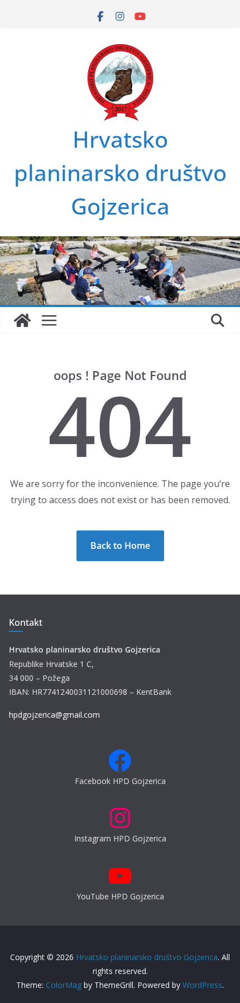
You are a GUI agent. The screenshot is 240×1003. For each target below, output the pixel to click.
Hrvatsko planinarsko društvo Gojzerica (120, 172)
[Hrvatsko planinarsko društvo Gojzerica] (120, 244)
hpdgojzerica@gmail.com (54, 714)
